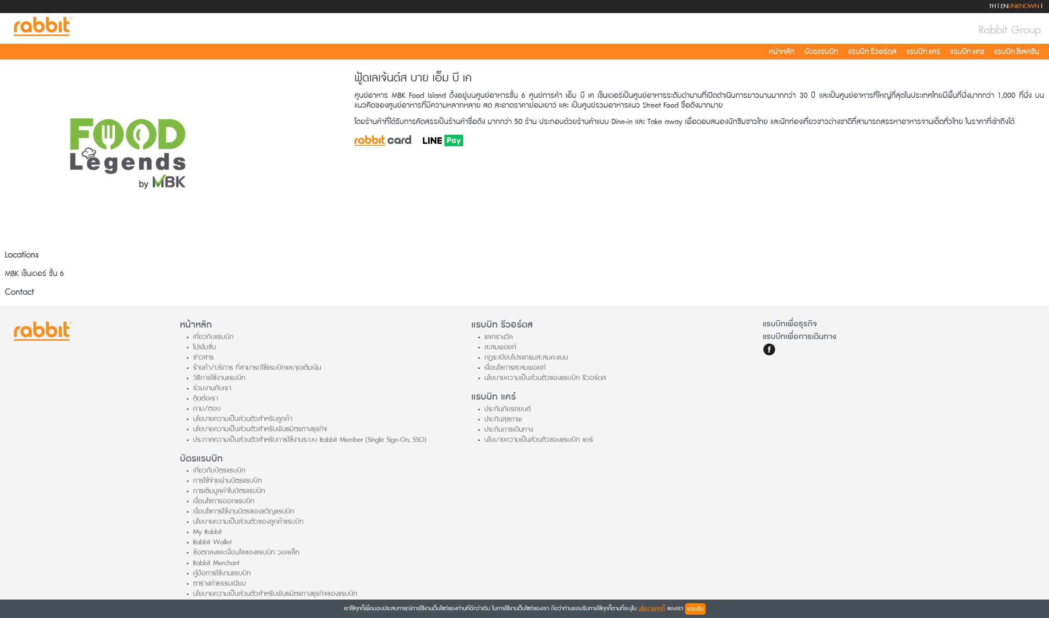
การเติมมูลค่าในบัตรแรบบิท (229, 491)
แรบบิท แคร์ (923, 51)
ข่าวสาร (203, 357)
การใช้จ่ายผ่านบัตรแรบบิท (227, 481)
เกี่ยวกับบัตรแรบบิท (219, 470)
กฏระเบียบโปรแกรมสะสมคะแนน (526, 357)
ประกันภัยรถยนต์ (507, 409)
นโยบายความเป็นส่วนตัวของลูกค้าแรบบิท (248, 521)
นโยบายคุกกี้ (651, 608)
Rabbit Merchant (216, 563)
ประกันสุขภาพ (503, 419)
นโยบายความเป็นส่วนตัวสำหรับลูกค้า (242, 419)
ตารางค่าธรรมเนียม (219, 583)
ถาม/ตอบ (207, 408)
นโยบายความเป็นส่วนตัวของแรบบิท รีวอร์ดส (545, 378)
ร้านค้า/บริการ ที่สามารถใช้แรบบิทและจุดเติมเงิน (257, 368)
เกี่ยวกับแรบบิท (213, 337)
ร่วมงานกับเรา (212, 388)
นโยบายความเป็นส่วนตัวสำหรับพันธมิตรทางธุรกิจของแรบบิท (275, 594)
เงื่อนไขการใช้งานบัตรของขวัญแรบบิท (243, 511)
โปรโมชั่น (204, 347)
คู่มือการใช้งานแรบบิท (222, 573)
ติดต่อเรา (205, 398)
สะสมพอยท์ (500, 347)
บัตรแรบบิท (821, 51)
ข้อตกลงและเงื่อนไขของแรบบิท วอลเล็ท (246, 552)
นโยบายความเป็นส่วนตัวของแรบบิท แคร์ (538, 440)
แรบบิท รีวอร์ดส (872, 51)
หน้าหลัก (782, 51)
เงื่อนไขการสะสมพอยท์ (515, 368)
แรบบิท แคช (967, 51)
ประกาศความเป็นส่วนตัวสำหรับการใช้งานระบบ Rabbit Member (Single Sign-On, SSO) (310, 440)
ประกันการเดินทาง (508, 429)
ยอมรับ (695, 609)
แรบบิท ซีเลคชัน (1016, 51)
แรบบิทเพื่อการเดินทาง (799, 337)
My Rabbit (207, 532)
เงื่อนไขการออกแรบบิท (223, 501)
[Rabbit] (42, 27)
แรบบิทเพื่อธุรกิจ (790, 324)
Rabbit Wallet (212, 542)
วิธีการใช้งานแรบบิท (219, 378)
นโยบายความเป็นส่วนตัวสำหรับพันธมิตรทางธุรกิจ (260, 429)
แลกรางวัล (498, 337)
